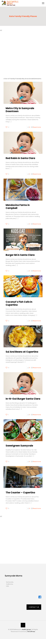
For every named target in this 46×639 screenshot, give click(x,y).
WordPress (31, 631)
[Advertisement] (23, 54)
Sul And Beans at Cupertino (22, 351)
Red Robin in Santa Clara (20, 158)
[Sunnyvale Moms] (10, 3)
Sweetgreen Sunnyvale (19, 445)
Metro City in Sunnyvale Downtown (20, 110)
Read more (37, 127)
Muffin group (26, 629)
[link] (40, 597)
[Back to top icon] (23, 625)
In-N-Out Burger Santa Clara (23, 398)
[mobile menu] (43, 3)
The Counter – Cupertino (20, 492)
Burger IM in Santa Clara (20, 255)
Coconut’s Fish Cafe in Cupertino (19, 303)
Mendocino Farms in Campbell (18, 206)
